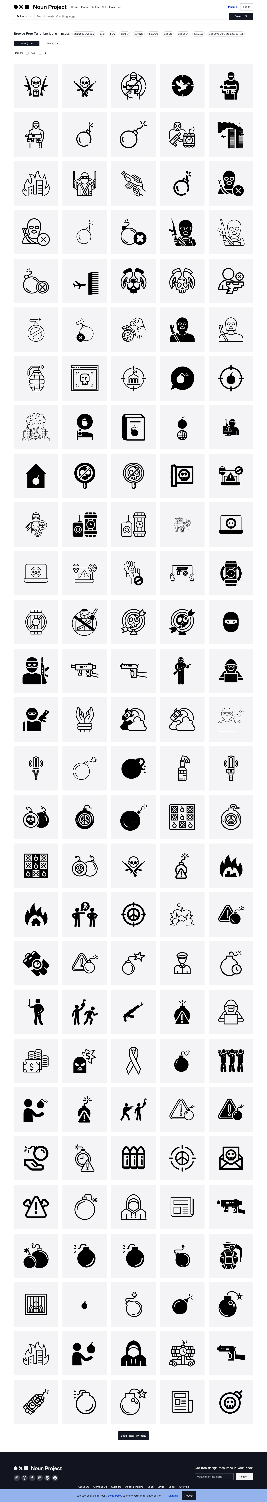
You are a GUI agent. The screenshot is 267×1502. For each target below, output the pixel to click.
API (104, 7)
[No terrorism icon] (133, 86)
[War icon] (133, 719)
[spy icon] (231, 671)
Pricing (232, 7)
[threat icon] (182, 866)
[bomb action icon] (84, 1353)
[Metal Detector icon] (36, 768)
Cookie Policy (114, 1495)
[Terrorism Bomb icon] (84, 524)
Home (74, 7)
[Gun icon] (84, 671)
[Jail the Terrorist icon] (36, 1304)
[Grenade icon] (231, 1256)
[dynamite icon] (36, 1402)
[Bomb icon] (84, 768)
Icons (84, 7)
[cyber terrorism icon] (231, 427)
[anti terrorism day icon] (133, 573)
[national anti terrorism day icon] (84, 622)
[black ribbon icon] (133, 1061)
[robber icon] (84, 1061)
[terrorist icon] (231, 622)
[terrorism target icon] (133, 378)
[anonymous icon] (133, 1207)
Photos (94, 7)
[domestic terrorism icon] (36, 476)
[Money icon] (36, 1061)
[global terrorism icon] (182, 427)
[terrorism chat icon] (182, 378)
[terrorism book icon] (133, 427)
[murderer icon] (36, 1012)
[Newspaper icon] (182, 1207)
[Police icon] (182, 963)
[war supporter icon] (36, 1158)
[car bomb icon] (182, 1353)
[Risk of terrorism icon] (182, 524)
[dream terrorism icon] (84, 427)
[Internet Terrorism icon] (84, 378)
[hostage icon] (84, 719)
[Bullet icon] (133, 1158)
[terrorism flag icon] (182, 476)
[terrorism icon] (36, 86)
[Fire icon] (36, 1353)
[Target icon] (133, 622)
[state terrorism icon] (36, 427)
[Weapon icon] (231, 1207)
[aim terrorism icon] (231, 378)
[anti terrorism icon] (84, 476)
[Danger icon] (36, 1207)
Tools (112, 7)
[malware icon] (231, 1158)
